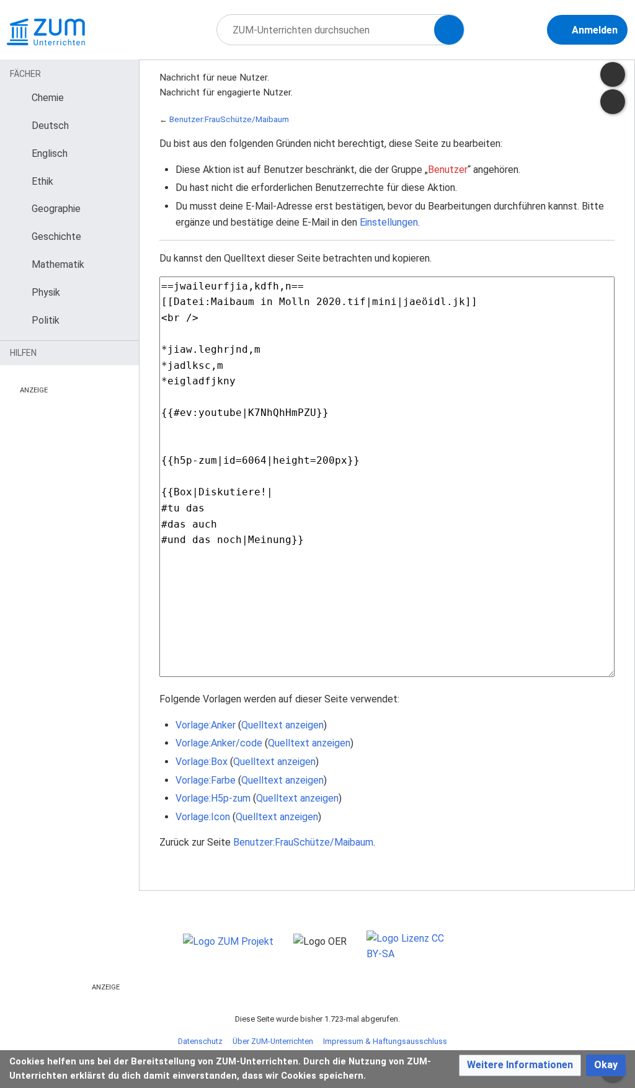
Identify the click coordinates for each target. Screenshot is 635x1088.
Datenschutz (200, 1041)
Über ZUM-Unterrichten (273, 1041)
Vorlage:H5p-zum (213, 798)
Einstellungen (389, 222)
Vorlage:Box (201, 761)
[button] (520, 1065)
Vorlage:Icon (202, 817)
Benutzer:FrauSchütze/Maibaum (229, 119)
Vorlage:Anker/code (218, 743)
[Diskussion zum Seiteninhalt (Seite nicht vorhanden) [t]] (612, 74)
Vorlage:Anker (205, 725)
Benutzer (448, 169)
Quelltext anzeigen (282, 725)
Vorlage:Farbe (205, 780)
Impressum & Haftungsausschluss (385, 1041)
